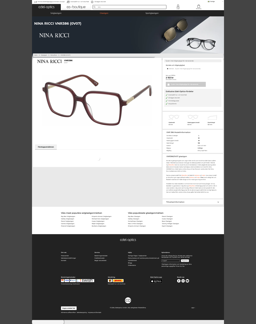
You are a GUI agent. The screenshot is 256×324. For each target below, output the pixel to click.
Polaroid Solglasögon (68, 226)
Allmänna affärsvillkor (68, 312)
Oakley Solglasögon (67, 219)
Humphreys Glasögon (135, 221)
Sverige (212, 1)
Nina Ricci (53, 55)
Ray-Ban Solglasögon (68, 216)
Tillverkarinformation (175, 202)
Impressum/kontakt (94, 312)
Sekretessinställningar (68, 258)
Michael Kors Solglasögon (100, 219)
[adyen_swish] (85, 280)
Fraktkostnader (99, 258)
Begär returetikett (100, 260)
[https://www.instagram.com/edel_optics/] (183, 281)
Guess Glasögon (167, 219)
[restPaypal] (73, 280)
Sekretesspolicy (82, 312)
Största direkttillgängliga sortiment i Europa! (51, 1)
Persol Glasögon (167, 216)
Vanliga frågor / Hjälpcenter (137, 255)
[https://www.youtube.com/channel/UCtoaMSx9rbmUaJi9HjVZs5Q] (187, 281)
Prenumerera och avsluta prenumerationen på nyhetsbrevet (143, 259)
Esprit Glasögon (167, 226)
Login (178, 8)
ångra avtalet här (68, 308)
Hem (36, 55)
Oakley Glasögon (133, 219)
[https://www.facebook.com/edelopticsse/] (178, 281)
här (183, 266)
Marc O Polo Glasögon (135, 223)
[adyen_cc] (62, 280)
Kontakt (63, 260)
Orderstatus (132, 265)
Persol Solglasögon (67, 221)
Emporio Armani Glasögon (137, 226)
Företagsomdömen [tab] (46, 147)
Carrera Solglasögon (67, 223)
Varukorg (198, 8)
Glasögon (44, 55)
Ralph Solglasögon (98, 223)
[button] (46, 7)
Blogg (130, 263)
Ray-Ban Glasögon (134, 216)
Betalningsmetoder (101, 255)
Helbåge (200, 148)
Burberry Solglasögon (99, 226)
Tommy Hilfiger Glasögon (170, 223)
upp (192, 307)
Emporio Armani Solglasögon (102, 216)
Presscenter (65, 255)
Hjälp (130, 252)
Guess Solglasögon (98, 221)
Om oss (63, 252)
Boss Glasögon (167, 221)
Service (97, 252)
